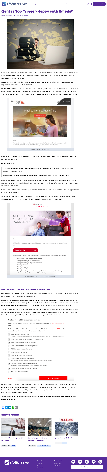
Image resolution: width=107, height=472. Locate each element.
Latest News (52, 4)
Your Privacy (40, 468)
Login (87, 4)
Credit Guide (57, 465)
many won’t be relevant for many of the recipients (41, 300)
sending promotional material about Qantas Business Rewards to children (25, 303)
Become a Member (99, 4)
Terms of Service (58, 461)
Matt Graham (24, 15)
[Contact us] (94, 462)
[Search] (83, 4)
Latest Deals (74, 4)
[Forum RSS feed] (100, 462)
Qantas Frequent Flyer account (44, 312)
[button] (79, 4)
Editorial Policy (58, 463)
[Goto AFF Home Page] (14, 4)
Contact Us (40, 461)
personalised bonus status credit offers (14, 387)
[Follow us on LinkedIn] (73, 462)
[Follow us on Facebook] (80, 462)
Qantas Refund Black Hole (64, 438)
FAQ (38, 465)
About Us (39, 463)
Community (33, 4)
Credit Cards (42, 4)
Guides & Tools (63, 4)
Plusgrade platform (59, 180)
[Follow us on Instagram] (87, 462)
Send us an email (87, 467)
